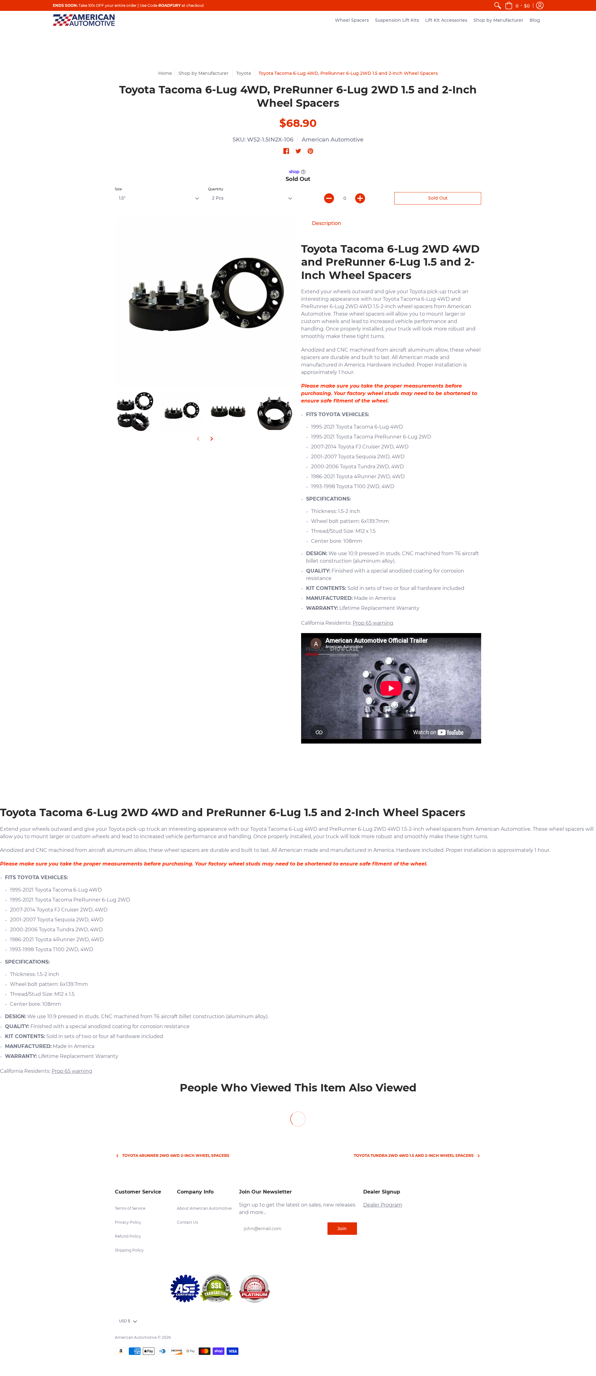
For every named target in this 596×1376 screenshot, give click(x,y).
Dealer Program (382, 1205)
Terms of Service (130, 1208)
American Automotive (332, 139)
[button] (517, 5)
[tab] (326, 223)
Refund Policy (128, 1236)
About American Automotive (204, 1208)
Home (165, 73)
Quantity (215, 189)
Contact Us (187, 1222)
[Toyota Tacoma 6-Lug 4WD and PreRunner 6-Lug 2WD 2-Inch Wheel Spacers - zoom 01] (275, 412)
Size (118, 189)
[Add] (360, 198)
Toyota (243, 73)
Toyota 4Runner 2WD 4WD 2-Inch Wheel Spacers (175, 1155)
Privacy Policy (128, 1222)
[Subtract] (329, 198)
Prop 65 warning (373, 623)
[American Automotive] (84, 20)
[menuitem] (497, 5)
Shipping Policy (129, 1250)
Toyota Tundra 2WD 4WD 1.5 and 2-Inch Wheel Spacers (414, 1155)
